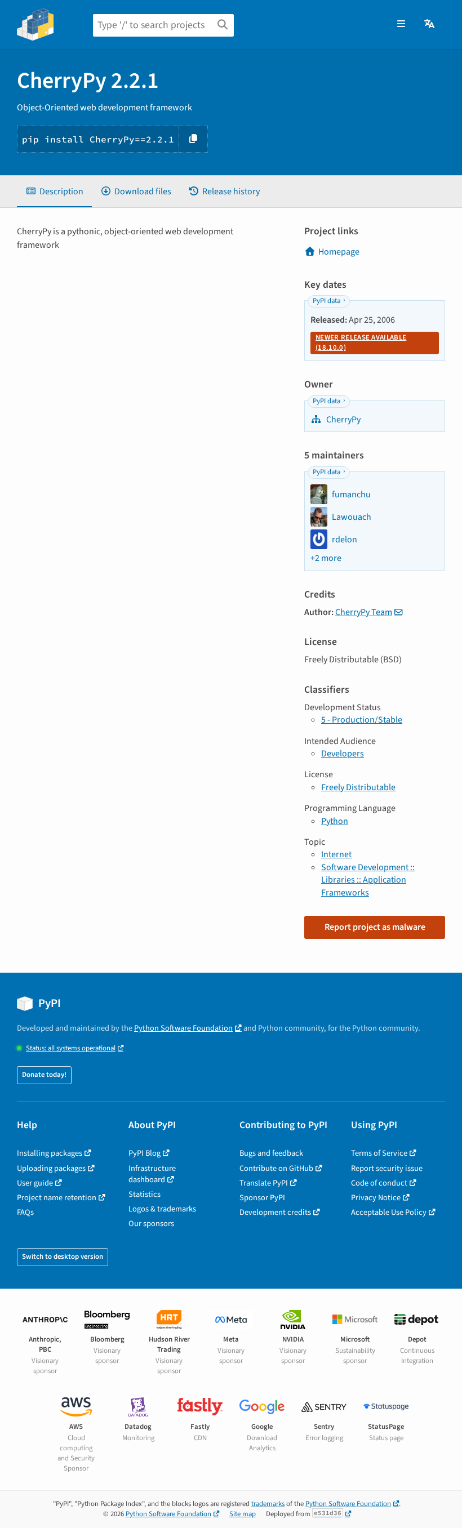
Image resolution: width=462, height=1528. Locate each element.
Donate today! (44, 1075)
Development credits (275, 1212)
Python (334, 821)
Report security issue (387, 1168)
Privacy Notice (376, 1198)
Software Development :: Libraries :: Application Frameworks (368, 880)
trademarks (268, 1504)
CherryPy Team (363, 612)
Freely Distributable (358, 787)
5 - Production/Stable (361, 720)
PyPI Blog (144, 1153)
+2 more (325, 558)
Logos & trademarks (162, 1209)
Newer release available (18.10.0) (361, 342)
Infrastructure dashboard (152, 1174)
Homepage (338, 252)
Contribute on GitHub (276, 1168)
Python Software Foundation (183, 1028)
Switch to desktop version (62, 1256)
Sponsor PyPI (262, 1198)
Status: (70, 1048)
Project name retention (56, 1198)
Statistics (144, 1194)
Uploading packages (51, 1168)
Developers (342, 753)
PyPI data (326, 301)
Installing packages (49, 1153)
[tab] (54, 191)
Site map (242, 1514)
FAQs (25, 1212)
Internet (336, 854)
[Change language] (430, 24)
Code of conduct (379, 1183)
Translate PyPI (263, 1183)
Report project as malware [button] (375, 927)
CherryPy (343, 419)
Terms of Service (379, 1153)
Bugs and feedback (271, 1153)
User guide (35, 1183)
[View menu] (401, 24)
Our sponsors (151, 1223)
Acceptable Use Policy (389, 1212)
